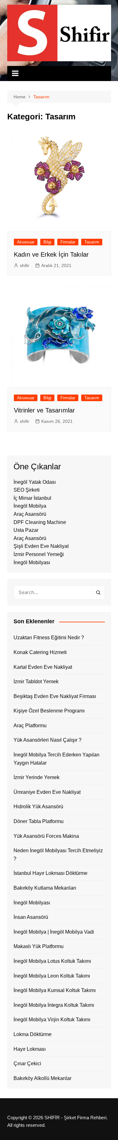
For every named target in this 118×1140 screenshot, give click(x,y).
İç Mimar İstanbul (32, 498)
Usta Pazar (26, 530)
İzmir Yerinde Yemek (36, 777)
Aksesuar (25, 242)
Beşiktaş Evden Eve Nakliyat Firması (55, 696)
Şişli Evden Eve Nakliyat (41, 546)
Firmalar (67, 242)
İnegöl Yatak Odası (35, 482)
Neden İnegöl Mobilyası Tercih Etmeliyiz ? (58, 854)
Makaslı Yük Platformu (39, 946)
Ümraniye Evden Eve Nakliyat (47, 792)
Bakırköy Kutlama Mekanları (45, 888)
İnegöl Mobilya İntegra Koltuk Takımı (54, 1005)
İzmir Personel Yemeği (39, 554)
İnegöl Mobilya (30, 506)
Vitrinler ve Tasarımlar (44, 410)
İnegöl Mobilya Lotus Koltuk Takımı (52, 961)
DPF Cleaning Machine (40, 522)
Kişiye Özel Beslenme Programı (49, 710)
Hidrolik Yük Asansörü (38, 806)
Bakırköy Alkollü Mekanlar (42, 1078)
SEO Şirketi (27, 490)
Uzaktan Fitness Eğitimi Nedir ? (49, 637)
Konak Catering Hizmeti (40, 652)
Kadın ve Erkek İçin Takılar (51, 254)
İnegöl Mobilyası (32, 562)
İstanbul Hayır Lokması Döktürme (50, 873)
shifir (24, 265)
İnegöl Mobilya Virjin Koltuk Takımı (52, 1019)
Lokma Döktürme (33, 1034)
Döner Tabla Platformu (39, 821)
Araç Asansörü (30, 514)
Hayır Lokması (30, 1049)
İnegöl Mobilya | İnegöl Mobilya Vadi (54, 932)
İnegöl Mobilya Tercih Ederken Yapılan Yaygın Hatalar (56, 759)
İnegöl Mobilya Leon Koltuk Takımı (52, 976)
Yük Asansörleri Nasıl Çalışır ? (47, 740)
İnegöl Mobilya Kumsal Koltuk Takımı (55, 990)
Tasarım (91, 242)
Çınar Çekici (27, 1063)
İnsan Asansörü (31, 917)
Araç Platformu (30, 725)
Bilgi (47, 242)
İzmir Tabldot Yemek (36, 681)
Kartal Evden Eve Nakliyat (43, 667)
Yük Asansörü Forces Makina (46, 836)
